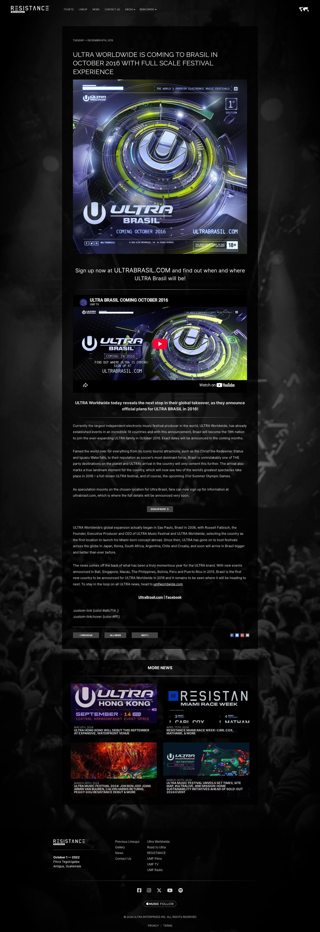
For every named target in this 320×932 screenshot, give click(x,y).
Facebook (174, 597)
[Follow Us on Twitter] (159, 890)
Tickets (69, 9)
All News (115, 635)
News (96, 9)
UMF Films (154, 858)
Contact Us (112, 9)
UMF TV (152, 864)
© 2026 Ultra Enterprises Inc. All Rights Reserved (160, 916)
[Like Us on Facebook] (139, 890)
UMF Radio (155, 870)
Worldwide (147, 9)
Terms (167, 925)
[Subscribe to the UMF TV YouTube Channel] (170, 890)
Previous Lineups (127, 841)
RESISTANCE (156, 853)
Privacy (153, 925)
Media (129, 9)
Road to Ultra (156, 847)
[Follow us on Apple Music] (160, 904)
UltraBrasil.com (150, 597)
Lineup (83, 9)
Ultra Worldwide (158, 841)
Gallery (120, 847)
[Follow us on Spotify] (180, 890)
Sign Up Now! (158, 509)
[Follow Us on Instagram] (149, 890)
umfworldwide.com (168, 584)
